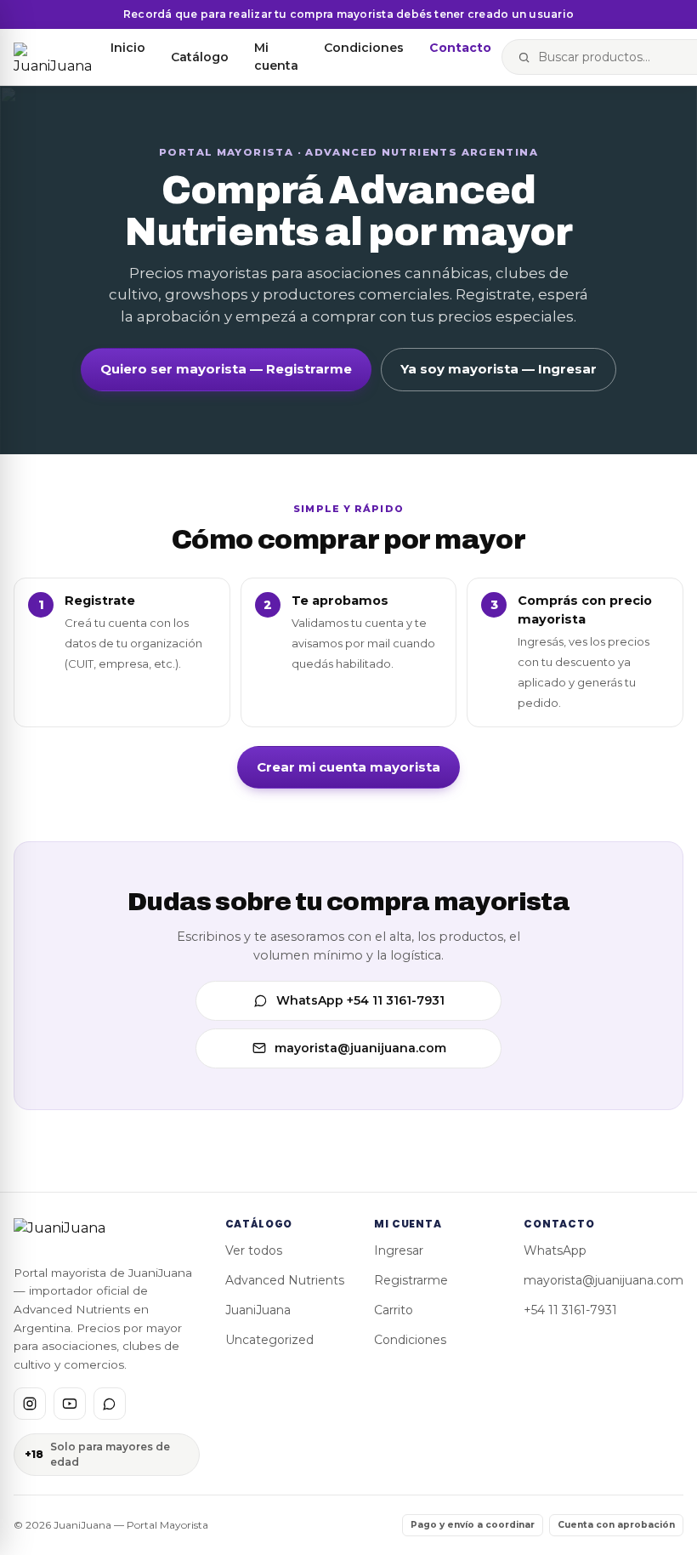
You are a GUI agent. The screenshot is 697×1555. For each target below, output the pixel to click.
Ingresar (398, 1250)
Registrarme (411, 1280)
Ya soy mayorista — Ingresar (498, 369)
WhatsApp (555, 1250)
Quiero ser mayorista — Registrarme (226, 369)
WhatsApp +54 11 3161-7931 (360, 1000)
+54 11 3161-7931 (570, 1310)
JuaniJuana (258, 1310)
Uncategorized (269, 1339)
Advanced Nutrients (284, 1280)
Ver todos (253, 1250)
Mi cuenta (276, 56)
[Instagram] (30, 1403)
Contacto (460, 47)
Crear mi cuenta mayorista (348, 767)
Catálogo (200, 57)
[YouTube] (70, 1403)
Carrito (393, 1310)
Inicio (127, 47)
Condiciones (364, 47)
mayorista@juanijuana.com (360, 1048)
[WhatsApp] (110, 1403)
